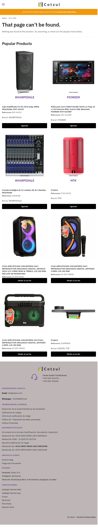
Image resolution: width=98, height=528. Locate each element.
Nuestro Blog (7, 460)
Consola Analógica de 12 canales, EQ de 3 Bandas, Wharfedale (24, 191)
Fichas (5, 496)
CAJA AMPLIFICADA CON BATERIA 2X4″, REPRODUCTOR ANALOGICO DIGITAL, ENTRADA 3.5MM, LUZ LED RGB (72, 268)
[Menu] (6, 4)
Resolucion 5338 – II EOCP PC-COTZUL (19, 439)
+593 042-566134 (50, 378)
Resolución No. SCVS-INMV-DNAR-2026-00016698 (24, 450)
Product (54, 190)
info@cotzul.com (15, 393)
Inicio (4, 18)
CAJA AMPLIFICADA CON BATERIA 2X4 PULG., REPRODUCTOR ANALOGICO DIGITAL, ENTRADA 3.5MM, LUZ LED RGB (24, 342)
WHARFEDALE (15, 117)
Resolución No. (24, 446)
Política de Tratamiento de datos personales (21, 419)
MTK (60, 198)
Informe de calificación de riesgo (16, 416)
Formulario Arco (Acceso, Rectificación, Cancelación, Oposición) (30, 432)
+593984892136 (19, 399)
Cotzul (72, 517)
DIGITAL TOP (64, 348)
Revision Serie (8, 507)
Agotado (24, 125)
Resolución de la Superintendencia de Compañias (23, 409)
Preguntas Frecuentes (11, 463)
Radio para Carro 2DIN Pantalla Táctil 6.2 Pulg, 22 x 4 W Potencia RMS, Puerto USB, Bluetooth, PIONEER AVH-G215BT (73, 109)
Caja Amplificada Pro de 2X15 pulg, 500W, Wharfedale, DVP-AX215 (20, 107)
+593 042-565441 (50, 381)
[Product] (73, 310)
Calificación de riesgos (11, 412)
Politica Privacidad (10, 423)
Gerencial (6, 500)
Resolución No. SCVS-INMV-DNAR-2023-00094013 (24, 436)
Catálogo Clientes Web (11, 489)
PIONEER (62, 120)
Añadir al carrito (24, 280)
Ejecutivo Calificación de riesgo (15, 443)
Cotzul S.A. (15, 472)
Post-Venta (6, 503)
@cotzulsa (16, 476)
